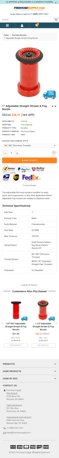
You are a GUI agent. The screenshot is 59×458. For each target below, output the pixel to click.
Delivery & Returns (29, 285)
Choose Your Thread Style (15, 141)
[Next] (55, 105)
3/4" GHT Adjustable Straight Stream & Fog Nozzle (15, 326)
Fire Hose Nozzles (19, 35)
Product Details (29, 185)
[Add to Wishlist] (54, 153)
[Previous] (52, 105)
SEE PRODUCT (15, 345)
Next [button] (56, 323)
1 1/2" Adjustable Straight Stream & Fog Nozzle (43, 326)
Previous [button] (3, 323)
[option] (15, 323)
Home (6, 35)
